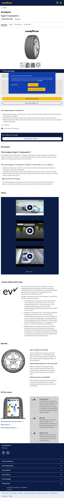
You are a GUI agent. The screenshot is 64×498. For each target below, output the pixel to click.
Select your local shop (32, 98)
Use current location (30, 103)
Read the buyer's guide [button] (31, 138)
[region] (32, 83)
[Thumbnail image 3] (33, 65)
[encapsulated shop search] (57, 2)
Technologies (18, 24)
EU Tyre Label (27, 24)
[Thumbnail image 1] (22, 65)
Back (5, 8)
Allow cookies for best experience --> (36, 89)
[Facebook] (3, 453)
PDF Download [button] (5, 424)
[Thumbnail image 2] (27, 65)
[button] (60, 2)
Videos (11, 24)
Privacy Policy (39, 80)
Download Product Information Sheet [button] (11, 421)
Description (4, 24)
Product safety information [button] (8, 427)
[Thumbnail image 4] (38, 65)
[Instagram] (8, 453)
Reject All (33, 84)
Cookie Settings (14, 84)
